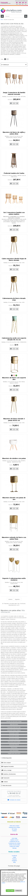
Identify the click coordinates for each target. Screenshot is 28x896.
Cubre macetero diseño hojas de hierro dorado (14, 259)
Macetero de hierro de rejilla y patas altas (14, 133)
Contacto (5, 781)
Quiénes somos (14, 840)
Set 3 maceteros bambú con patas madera (14, 213)
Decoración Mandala (14, 736)
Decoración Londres (14, 733)
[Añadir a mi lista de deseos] (10, 103)
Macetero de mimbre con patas (14, 458)
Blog (14, 862)
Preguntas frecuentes (8, 766)
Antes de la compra (14, 825)
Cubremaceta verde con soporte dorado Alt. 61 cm (14, 339)
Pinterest (14, 859)
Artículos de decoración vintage (14, 721)
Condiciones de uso (14, 841)
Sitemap (14, 848)
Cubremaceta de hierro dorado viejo (14, 299)
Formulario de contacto (14, 799)
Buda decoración (14, 724)
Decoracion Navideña (14, 738)
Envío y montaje (7, 770)
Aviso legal (14, 838)
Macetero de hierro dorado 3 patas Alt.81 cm (14, 419)
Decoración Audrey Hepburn (14, 730)
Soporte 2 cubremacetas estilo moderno (14, 579)
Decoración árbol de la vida (14, 727)
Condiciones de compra (14, 843)
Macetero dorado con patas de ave (14, 498)
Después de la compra (14, 827)
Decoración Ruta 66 (14, 744)
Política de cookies (14, 846)
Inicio (2, 19)
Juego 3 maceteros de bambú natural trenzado (14, 93)
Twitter (14, 857)
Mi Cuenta (14, 829)
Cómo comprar (7, 762)
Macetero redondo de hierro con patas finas (14, 538)
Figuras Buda (14, 747)
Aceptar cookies (10, 890)
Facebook (14, 855)
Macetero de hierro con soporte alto (14, 378)
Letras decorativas (14, 750)
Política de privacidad (14, 844)
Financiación (6, 778)
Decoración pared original (14, 741)
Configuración (18, 890)
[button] (8, 59)
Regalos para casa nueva (14, 753)
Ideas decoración (6, 785)
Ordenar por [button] (6, 64)
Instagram (14, 860)
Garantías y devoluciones (9, 774)
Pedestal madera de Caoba (14, 173)
